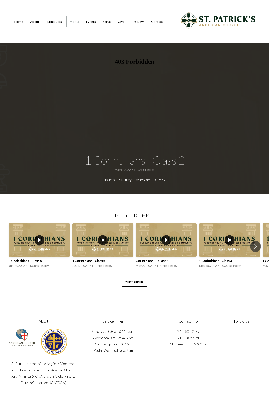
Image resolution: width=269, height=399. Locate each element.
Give (121, 21)
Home (18, 21)
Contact (157, 21)
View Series (134, 281)
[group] (39, 246)
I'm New (137, 21)
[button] (255, 246)
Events (91, 21)
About (35, 21)
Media (74, 21)
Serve (107, 21)
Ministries (55, 21)
